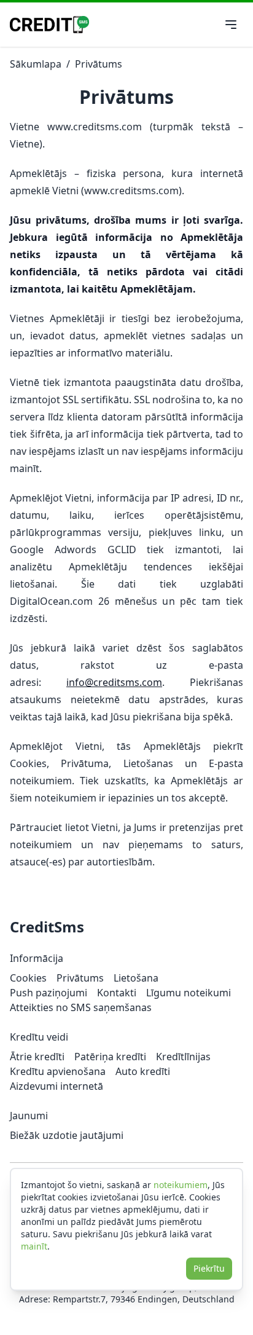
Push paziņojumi (48, 992)
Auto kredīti (142, 1071)
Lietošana (136, 978)
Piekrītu (209, 1268)
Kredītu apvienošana (58, 1071)
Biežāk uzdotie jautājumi (66, 1135)
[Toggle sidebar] (231, 24)
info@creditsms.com (114, 682)
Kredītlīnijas (183, 1056)
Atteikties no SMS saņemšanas (81, 1007)
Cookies (28, 978)
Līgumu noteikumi (188, 992)
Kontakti (116, 992)
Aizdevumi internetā (56, 1086)
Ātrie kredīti (37, 1056)
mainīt (34, 1246)
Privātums (98, 64)
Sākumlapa (35, 64)
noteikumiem (181, 1185)
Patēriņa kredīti (110, 1056)
